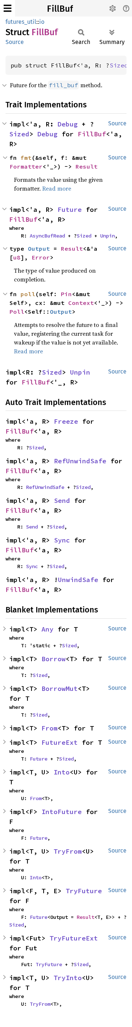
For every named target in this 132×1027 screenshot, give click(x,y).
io (41, 21)
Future (70, 209)
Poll (17, 311)
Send (62, 500)
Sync (62, 540)
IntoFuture (61, 811)
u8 (17, 257)
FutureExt (59, 742)
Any (47, 629)
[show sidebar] (7, 8)
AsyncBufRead (47, 235)
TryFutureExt (74, 938)
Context (81, 302)
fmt (26, 157)
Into (62, 772)
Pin (66, 294)
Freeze (66, 421)
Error (41, 257)
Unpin (107, 235)
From (49, 728)
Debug (68, 124)
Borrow (53, 659)
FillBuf (60, 9)
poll (28, 294)
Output (39, 248)
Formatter (26, 166)
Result (87, 166)
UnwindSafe (78, 579)
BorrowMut (59, 688)
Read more (56, 188)
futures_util (21, 21)
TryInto (68, 977)
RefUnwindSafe (80, 461)
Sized (119, 65)
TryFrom (68, 851)
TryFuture (84, 891)
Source (15, 41)
